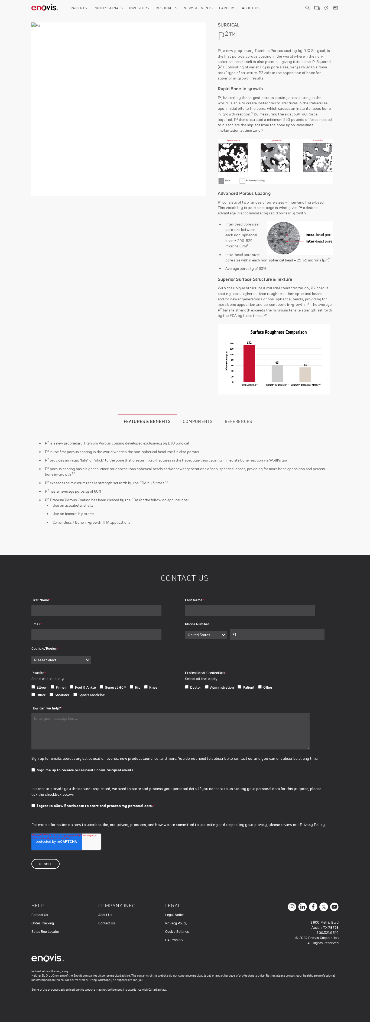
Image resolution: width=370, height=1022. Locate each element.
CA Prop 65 (174, 940)
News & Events (198, 8)
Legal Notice (174, 914)
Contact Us (39, 914)
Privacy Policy (176, 923)
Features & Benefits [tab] (147, 421)
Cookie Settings (177, 931)
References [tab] (238, 421)
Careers (227, 8)
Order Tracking (42, 923)
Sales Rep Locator (45, 931)
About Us (251, 8)
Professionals (108, 8)
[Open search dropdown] (307, 13)
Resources (166, 8)
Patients (79, 8)
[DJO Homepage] (45, 8)
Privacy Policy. (313, 824)
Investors (139, 8)
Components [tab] (198, 421)
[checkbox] (101, 692)
